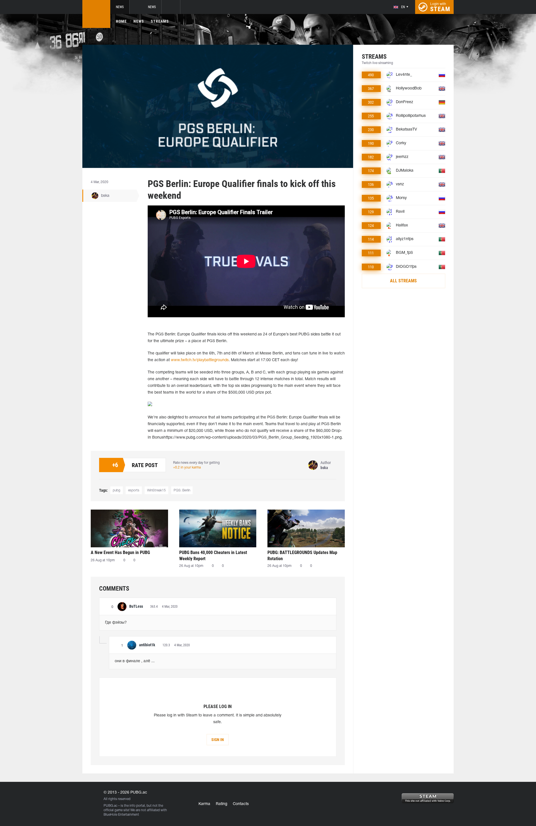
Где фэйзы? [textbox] (116, 622)
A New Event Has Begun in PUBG (120, 552)
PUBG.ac (110, 805)
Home (121, 21)
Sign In (217, 739)
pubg (116, 490)
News (120, 7)
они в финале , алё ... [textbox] (135, 661)
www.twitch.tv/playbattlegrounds (200, 360)
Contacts (241, 804)
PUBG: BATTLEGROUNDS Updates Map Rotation (302, 555)
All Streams (403, 280)
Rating (221, 804)
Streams (160, 21)
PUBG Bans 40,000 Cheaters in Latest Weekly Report (213, 555)
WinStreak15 (156, 490)
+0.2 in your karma (187, 467)
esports (133, 490)
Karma (204, 804)
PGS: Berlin (182, 490)
